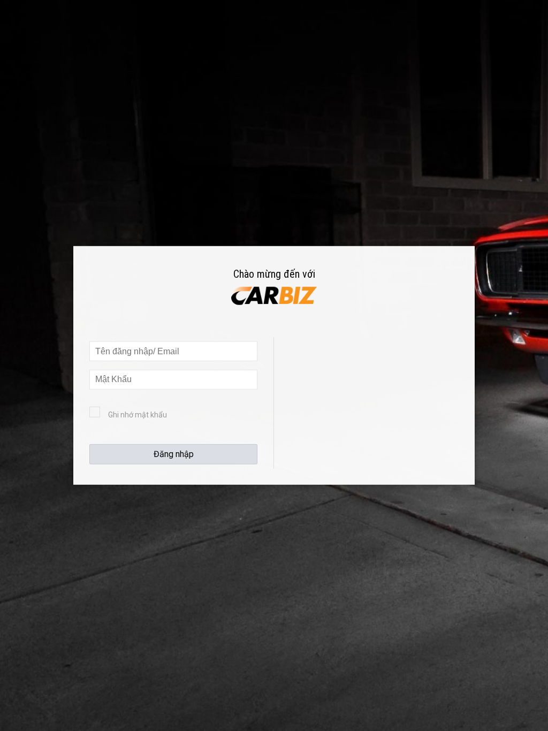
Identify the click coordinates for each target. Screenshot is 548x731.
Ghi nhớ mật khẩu (137, 414)
